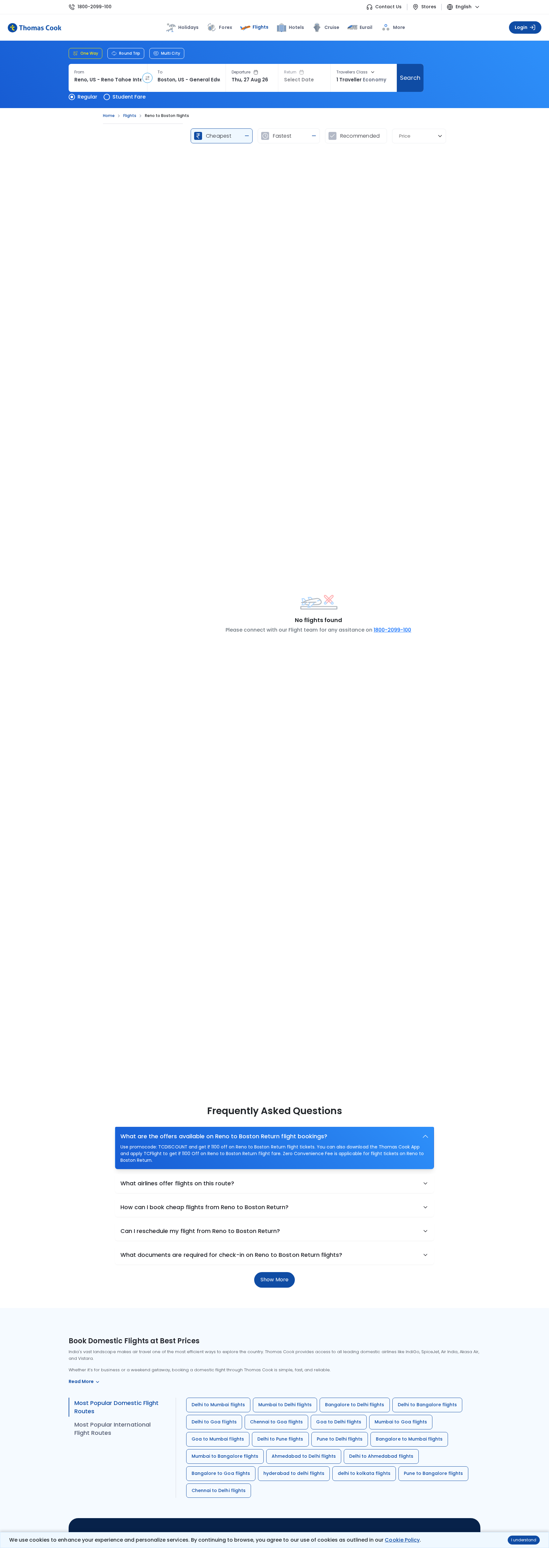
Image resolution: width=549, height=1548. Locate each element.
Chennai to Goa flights (276, 1422)
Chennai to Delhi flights (219, 1490)
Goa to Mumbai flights (218, 1439)
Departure (241, 72)
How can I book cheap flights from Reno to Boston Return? (204, 1207)
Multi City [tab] (170, 53)
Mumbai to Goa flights (401, 1422)
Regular (87, 96)
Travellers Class (352, 72)
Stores (428, 7)
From (79, 72)
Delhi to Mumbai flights (218, 1404)
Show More (274, 1279)
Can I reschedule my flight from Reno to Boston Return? (200, 1231)
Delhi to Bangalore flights (427, 1404)
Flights (260, 27)
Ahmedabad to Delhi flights (304, 1456)
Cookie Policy (402, 1540)
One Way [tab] (89, 53)
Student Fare (129, 96)
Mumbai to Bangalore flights (225, 1456)
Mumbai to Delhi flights (285, 1404)
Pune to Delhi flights (340, 1439)
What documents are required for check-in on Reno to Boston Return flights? (231, 1255)
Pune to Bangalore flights (433, 1473)
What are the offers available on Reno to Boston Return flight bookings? (223, 1136)
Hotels (296, 27)
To (160, 72)
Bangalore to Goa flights (221, 1473)
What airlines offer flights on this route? (177, 1183)
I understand (523, 1540)
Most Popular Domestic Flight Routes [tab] (116, 1407)
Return (290, 72)
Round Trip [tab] (129, 53)
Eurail (366, 27)
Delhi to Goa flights (214, 1422)
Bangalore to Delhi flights (354, 1404)
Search (410, 78)
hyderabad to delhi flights (293, 1473)
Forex (225, 27)
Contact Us (388, 7)
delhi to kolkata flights (364, 1473)
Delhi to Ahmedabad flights (381, 1456)
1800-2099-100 (95, 7)
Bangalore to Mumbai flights (409, 1439)
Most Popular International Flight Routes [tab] (112, 1429)
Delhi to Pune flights (280, 1439)
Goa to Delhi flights (338, 1422)
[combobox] (107, 80)
